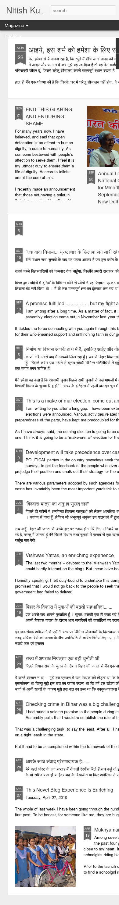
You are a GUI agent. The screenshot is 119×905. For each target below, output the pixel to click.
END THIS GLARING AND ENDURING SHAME (49, 116)
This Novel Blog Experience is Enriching (69, 789)
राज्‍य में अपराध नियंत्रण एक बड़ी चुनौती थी (62, 658)
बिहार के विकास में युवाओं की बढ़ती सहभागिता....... (69, 606)
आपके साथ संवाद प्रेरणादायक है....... (58, 761)
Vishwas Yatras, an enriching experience (70, 555)
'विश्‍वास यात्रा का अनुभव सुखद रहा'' (57, 503)
